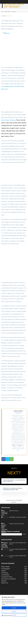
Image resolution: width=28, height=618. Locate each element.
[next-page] (4, 494)
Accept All (14, 607)
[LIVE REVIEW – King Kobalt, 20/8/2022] (4, 518)
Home (2, 11)
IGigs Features (8, 11)
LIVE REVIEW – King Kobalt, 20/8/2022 (17, 517)
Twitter (13, 445)
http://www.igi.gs (18, 412)
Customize (14, 611)
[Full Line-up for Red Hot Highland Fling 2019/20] (4, 550)
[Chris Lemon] (6, 431)
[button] (2, 2)
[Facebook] (3, 459)
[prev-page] (2, 494)
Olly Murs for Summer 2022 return (16, 523)
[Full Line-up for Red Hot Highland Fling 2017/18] (4, 557)
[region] (14, 606)
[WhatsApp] (12, 459)
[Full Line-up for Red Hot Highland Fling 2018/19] (4, 545)
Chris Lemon (9, 15)
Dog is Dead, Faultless (8, 120)
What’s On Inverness (13, 510)
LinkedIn (19, 445)
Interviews (14, 11)
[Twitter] (18, 452)
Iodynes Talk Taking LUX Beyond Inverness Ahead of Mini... (12, 488)
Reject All (14, 615)
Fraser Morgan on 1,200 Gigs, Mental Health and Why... (14, 480)
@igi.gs (14, 502)
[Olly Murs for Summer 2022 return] (4, 528)
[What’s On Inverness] (4, 513)
